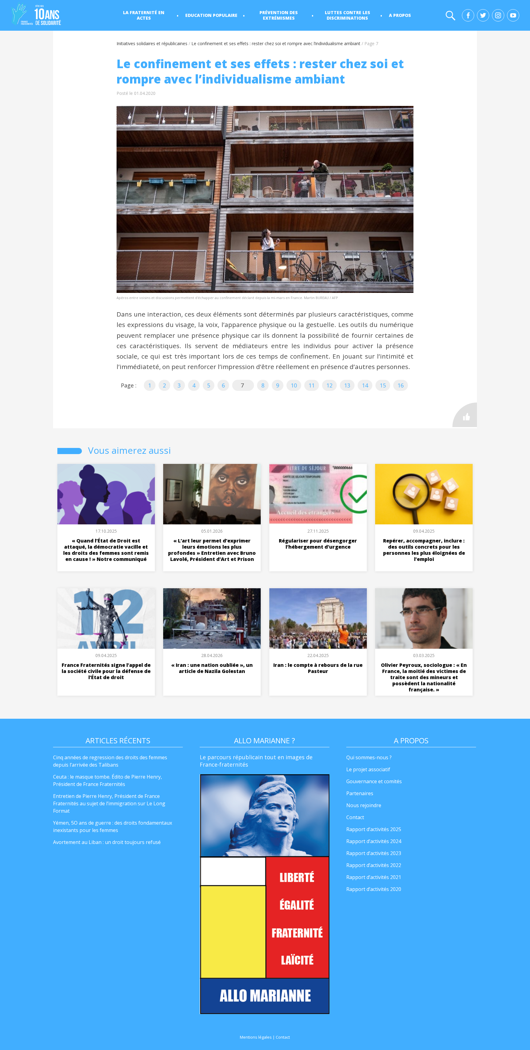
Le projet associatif (368, 769)
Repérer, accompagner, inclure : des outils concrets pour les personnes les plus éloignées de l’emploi (424, 549)
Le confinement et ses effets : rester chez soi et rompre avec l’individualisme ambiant (275, 43)
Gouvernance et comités (374, 781)
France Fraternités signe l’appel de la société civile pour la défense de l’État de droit (106, 671)
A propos (400, 15)
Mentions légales (256, 1037)
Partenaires (359, 793)
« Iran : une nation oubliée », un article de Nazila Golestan (212, 668)
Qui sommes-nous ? (369, 757)
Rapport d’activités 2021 (373, 877)
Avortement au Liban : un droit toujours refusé (107, 842)
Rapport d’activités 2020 (373, 889)
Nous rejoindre (363, 805)
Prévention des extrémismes (278, 15)
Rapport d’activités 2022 (373, 865)
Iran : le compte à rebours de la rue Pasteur (318, 668)
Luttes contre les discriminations (347, 15)
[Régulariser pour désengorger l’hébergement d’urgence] (318, 494)
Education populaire (211, 15)
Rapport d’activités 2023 (373, 853)
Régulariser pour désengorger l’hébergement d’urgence (318, 543)
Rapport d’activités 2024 (373, 841)
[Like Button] (464, 414)
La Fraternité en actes (143, 15)
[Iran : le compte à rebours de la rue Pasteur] (318, 618)
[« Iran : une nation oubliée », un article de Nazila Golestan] (212, 618)
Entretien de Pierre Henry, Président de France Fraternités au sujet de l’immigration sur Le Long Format (109, 803)
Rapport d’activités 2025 (373, 829)
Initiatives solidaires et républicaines (152, 43)
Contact (355, 817)
